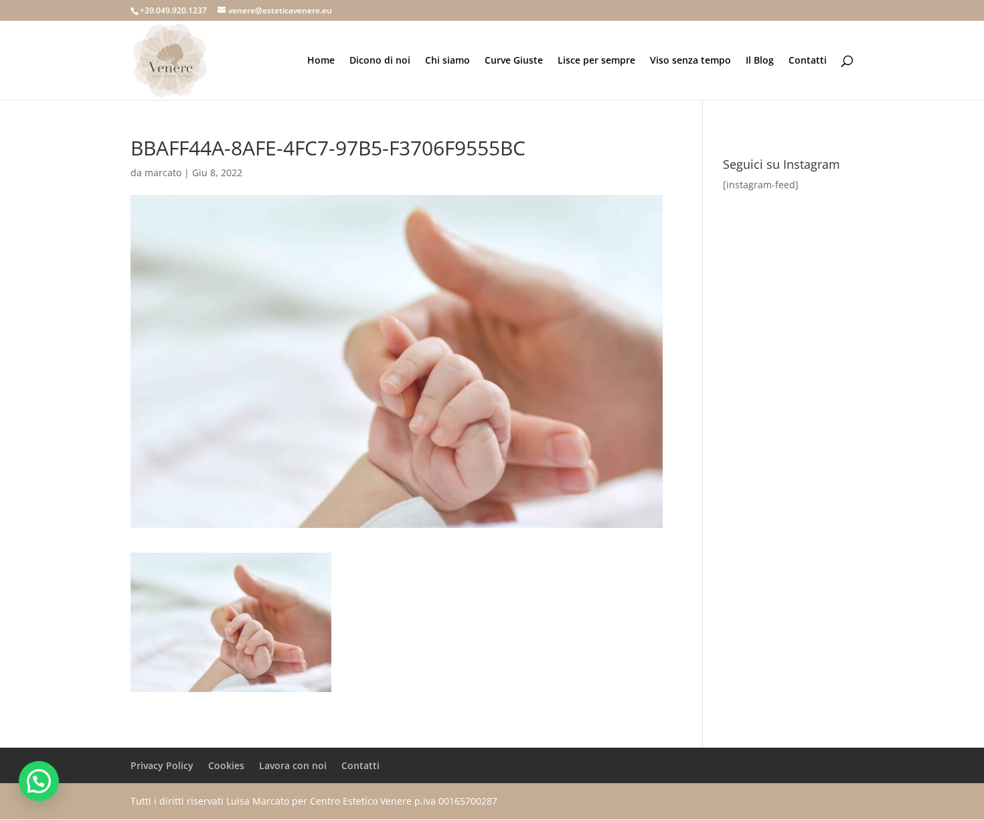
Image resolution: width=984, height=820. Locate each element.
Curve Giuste (514, 61)
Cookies (226, 765)
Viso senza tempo (690, 61)
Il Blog (760, 61)
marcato (163, 172)
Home (321, 61)
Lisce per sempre (596, 61)
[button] (39, 781)
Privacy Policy (162, 765)
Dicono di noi (379, 61)
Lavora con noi (293, 765)
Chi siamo (447, 61)
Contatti (808, 61)
